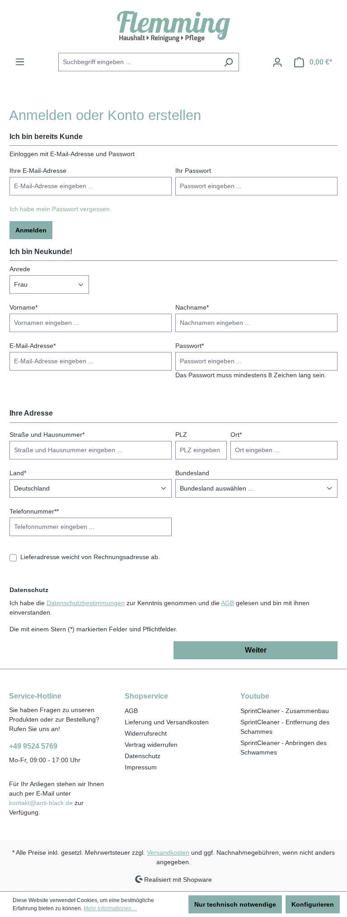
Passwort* (189, 345)
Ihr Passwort (193, 170)
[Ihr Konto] (277, 62)
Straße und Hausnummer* (46, 434)
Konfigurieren (312, 904)
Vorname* (23, 307)
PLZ (181, 434)
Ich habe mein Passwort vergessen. (60, 209)
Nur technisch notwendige (235, 904)
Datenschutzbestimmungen (86, 603)
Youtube (254, 696)
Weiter (256, 650)
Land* (17, 473)
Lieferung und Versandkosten (167, 722)
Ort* (236, 434)
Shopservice (146, 696)
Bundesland (192, 473)
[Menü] (20, 62)
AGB (227, 603)
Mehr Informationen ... (110, 908)
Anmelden (31, 230)
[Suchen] (228, 62)
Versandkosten (168, 852)
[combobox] (138, 62)
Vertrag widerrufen (151, 744)
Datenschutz (142, 756)
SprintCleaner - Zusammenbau (284, 710)
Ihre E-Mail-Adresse (37, 170)
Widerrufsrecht (146, 733)
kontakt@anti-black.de (41, 802)
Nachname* (192, 307)
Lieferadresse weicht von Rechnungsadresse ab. (90, 556)
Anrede (19, 269)
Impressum (141, 767)
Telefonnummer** (34, 511)
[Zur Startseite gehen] (173, 26)
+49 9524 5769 (33, 746)
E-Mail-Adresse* (32, 345)
